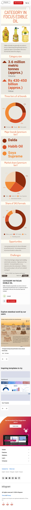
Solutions (4, 455)
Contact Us (5, 469)
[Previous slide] (2, 359)
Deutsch (7, 471)
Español (16, 471)
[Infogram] (5, 3)
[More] (27, 8)
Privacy (9, 495)
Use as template (18, 2)
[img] (20, 107)
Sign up (27, 3)
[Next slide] (6, 359)
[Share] (4, 301)
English (3, 471)
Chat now (12, 469)
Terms (3, 495)
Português (12, 471)
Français (21, 471)
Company (4, 461)
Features (4, 452)
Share (5, 275)
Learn (3, 458)
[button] (8, 127)
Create (4, 449)
